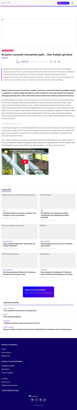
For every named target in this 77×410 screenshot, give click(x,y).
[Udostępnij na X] (55, 61)
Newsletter (6, 369)
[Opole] (38, 11)
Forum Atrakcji (7, 372)
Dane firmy (6, 382)
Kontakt (5, 378)
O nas (4, 349)
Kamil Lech (25, 61)
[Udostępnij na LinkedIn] (59, 61)
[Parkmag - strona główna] (38, 396)
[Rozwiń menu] (72, 3)
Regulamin (6, 356)
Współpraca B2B (8, 366)
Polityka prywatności (9, 385)
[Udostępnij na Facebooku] (51, 61)
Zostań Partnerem (63, 3)
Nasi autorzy (6, 352)
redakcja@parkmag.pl (10, 390)
